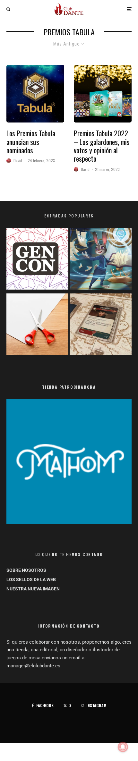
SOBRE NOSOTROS (26, 570)
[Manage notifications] (123, 747)
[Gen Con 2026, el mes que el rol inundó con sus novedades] (37, 260)
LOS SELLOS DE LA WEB (31, 579)
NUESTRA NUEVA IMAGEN (33, 588)
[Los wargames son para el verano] (101, 325)
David (17, 160)
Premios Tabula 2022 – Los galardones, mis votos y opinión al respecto (102, 146)
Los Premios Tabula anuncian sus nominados (30, 141)
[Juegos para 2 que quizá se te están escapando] (101, 260)
